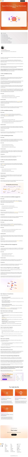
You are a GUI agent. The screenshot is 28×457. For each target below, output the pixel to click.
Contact (6, 449)
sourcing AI (18, 101)
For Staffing (12, 448)
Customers (6, 446)
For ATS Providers (7, 451)
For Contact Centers (13, 451)
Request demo (14, 434)
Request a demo (13, 370)
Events (11, 447)
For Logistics (12, 450)
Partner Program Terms (18, 449)
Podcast (11, 446)
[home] (2, 1)
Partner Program (6, 450)
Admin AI (3, 164)
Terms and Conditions (18, 448)
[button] (27, 1)
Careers (6, 448)
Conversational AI (16, 201)
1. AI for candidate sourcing (4, 34)
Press (5, 447)
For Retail (12, 449)
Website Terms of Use (19, 444)
